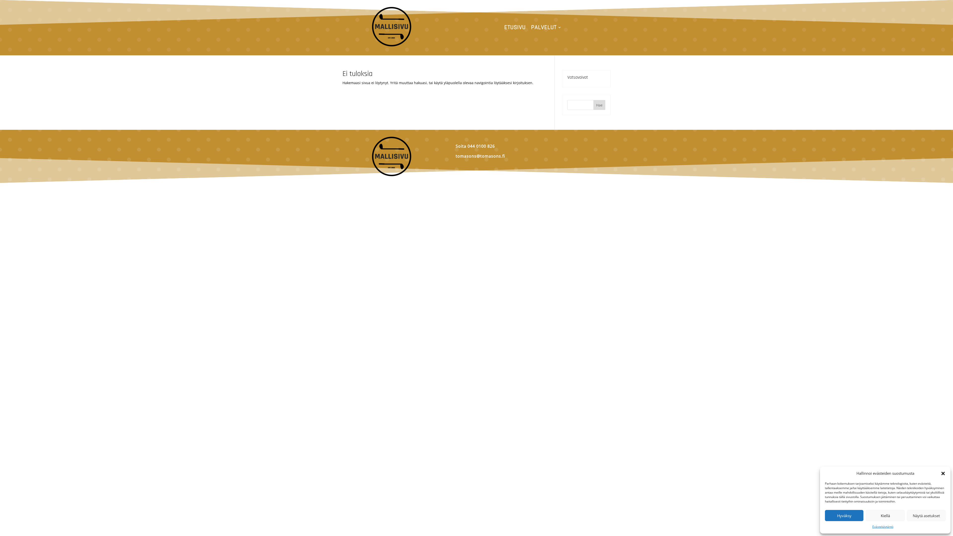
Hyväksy (844, 515)
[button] (943, 473)
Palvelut (544, 28)
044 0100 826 (481, 146)
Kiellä (885, 515)
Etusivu (515, 28)
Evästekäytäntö (882, 527)
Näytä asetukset (926, 515)
